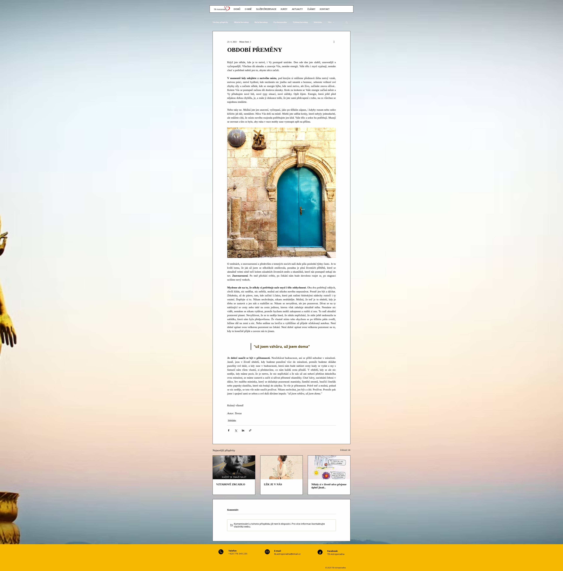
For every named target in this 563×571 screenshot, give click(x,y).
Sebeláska (318, 22)
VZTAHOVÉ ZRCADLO (230, 484)
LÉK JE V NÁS (273, 484)
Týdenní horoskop (300, 22)
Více (329, 22)
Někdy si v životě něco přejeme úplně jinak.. (328, 486)
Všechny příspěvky (220, 22)
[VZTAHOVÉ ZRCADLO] (234, 467)
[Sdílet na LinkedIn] (243, 430)
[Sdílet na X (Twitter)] (235, 430)
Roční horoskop (261, 22)
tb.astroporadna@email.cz (287, 553)
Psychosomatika (280, 22)
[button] (311, 9)
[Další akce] (334, 42)
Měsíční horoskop (241, 22)
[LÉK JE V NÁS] (281, 467)
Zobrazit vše (345, 450)
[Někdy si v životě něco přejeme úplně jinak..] (329, 467)
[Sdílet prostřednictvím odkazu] (250, 430)
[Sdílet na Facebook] (228, 430)
